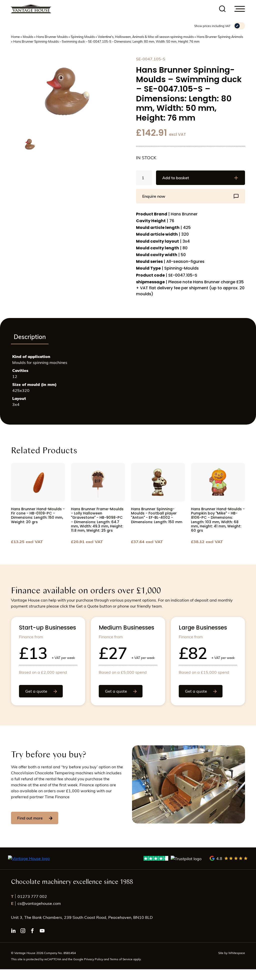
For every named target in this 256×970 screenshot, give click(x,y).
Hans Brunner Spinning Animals (220, 36)
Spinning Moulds (83, 36)
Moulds (28, 36)
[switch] (239, 25)
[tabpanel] (128, 382)
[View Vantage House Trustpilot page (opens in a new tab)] (173, 858)
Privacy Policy (93, 959)
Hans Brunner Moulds (52, 36)
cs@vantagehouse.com (36, 903)
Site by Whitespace (231, 953)
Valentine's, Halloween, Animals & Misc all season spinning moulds (146, 36)
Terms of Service (121, 959)
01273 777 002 (29, 896)
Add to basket (175, 177)
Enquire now (153, 196)
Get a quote (36, 691)
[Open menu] (239, 9)
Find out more (30, 817)
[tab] (29, 337)
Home (15, 36)
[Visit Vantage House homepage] (31, 8)
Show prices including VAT (212, 26)
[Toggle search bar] (222, 8)
